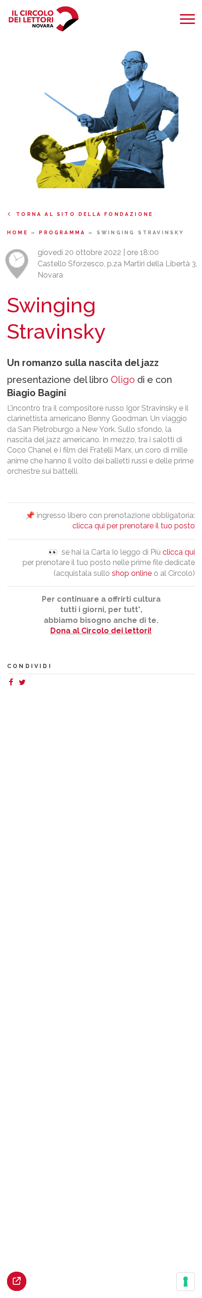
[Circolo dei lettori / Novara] (43, 19)
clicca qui (179, 552)
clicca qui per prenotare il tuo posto (133, 525)
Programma (63, 232)
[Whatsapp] (31, 683)
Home (19, 232)
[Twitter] (24, 683)
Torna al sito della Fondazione (84, 214)
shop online (132, 573)
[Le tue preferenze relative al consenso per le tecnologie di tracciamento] (185, 1281)
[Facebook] (12, 683)
